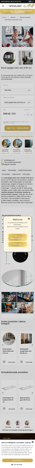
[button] (17, 464)
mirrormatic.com (17, 237)
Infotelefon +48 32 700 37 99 (11, 1)
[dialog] (17, 454)
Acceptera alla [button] (18, 460)
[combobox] (33, 442)
